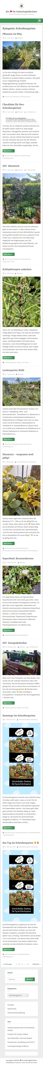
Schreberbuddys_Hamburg (26, 462)
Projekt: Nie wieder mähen (18, 1034)
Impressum (12, 1009)
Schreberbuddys (20, 550)
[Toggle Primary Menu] (40, 21)
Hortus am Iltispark (12, 96)
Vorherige (8, 964)
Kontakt (11, 1005)
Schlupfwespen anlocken (17, 269)
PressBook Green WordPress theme (25, 1062)
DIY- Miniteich (10, 166)
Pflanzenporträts (25, 444)
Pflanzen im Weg (12, 34)
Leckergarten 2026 (13, 370)
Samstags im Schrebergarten (18, 715)
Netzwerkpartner (22, 548)
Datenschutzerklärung (16, 1013)
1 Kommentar (31, 112)
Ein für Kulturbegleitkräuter (21, 11)
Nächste (35, 964)
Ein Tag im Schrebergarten (18, 843)
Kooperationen (25, 155)
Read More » (9, 151)
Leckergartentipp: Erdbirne (18, 1046)
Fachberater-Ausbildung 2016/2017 (21, 1042)
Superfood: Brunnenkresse (18, 558)
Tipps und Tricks (8, 261)
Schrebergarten (25, 96)
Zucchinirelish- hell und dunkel (20, 1038)
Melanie (20, 38)
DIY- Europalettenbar (14, 643)
